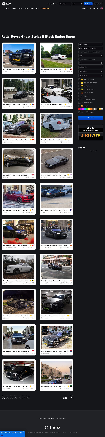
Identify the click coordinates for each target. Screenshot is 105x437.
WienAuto (8, 177)
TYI (6, 212)
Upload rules (35, 8)
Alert (86, 8)
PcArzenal (45, 388)
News (49, 3)
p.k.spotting (8, 107)
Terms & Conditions (52, 432)
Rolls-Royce (7, 69)
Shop (26, 8)
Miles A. (45, 177)
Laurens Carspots (9, 142)
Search (89, 4)
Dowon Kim (46, 318)
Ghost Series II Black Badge (20, 69)
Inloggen (95, 8)
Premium (46, 8)
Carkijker (45, 142)
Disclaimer (73, 432)
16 (27, 397)
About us (42, 419)
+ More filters (98, 4)
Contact (51, 419)
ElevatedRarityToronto (11, 247)
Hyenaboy (45, 212)
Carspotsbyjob (46, 107)
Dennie (7, 318)
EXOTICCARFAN (47, 247)
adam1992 (45, 283)
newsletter (61, 419)
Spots (56, 3)
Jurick (6, 71)
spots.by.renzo (46, 353)
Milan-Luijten (8, 283)
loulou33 (7, 353)
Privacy (64, 432)
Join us (20, 8)
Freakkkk (45, 71)
